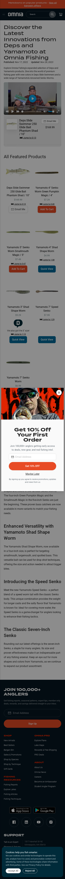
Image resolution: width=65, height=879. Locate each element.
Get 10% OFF (32, 466)
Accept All (13, 870)
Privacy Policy (35, 865)
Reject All (30, 870)
